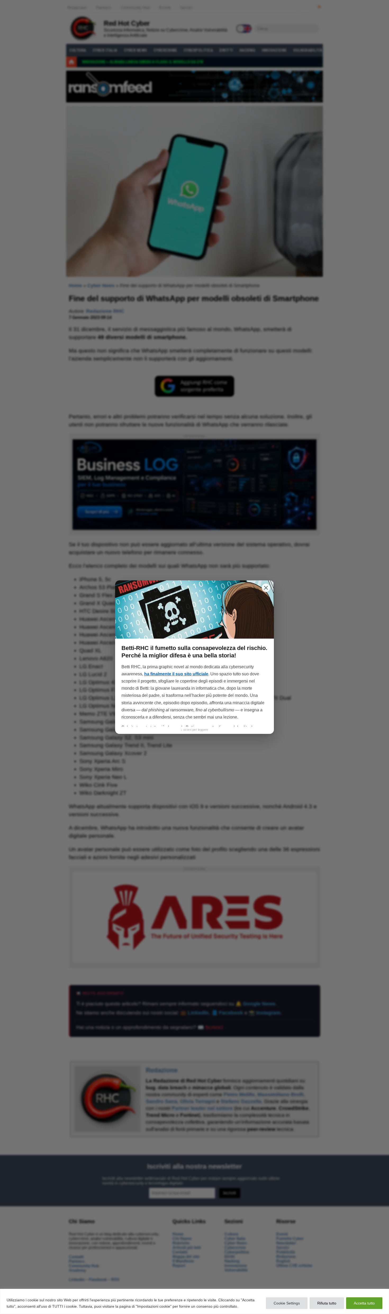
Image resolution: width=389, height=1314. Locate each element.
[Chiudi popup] (266, 588)
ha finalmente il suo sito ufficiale (176, 674)
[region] (194, 1301)
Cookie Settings (287, 1303)
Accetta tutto (364, 1303)
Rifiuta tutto (326, 1303)
